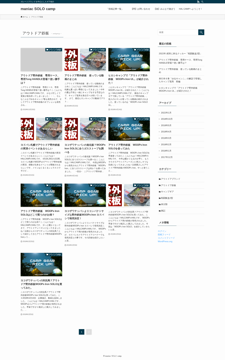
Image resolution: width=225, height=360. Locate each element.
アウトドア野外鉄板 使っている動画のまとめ (180, 70)
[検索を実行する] (201, 32)
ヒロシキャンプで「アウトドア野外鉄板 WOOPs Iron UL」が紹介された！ (179, 89)
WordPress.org (165, 241)
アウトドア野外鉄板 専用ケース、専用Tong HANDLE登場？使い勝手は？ (180, 61)
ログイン (162, 231)
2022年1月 (166, 112)
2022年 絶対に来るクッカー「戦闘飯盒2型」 (180, 53)
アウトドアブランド (170, 179)
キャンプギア (167, 191)
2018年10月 (167, 119)
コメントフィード (166, 238)
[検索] (202, 1)
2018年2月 (166, 144)
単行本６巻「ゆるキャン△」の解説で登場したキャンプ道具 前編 (180, 80)
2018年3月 (166, 138)
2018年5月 (166, 125)
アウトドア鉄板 (168, 185)
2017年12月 (167, 157)
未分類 (164, 204)
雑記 (163, 210)
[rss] (198, 1)
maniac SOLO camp (38, 9)
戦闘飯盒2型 (167, 198)
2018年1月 (166, 151)
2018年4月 (166, 131)
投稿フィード (164, 234)
